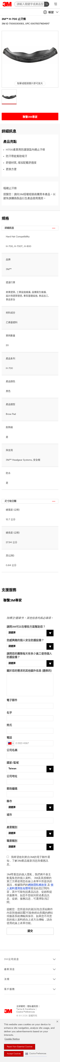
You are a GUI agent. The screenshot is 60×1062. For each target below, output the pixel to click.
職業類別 (12, 841)
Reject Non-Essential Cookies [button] (19, 1047)
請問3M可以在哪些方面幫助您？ (26, 627)
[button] (36, 1053)
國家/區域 (13, 763)
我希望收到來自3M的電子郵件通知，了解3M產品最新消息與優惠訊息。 (28, 861)
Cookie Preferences (25, 1012)
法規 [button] (7, 979)
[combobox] (10, 743)
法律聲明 (20, 1006)
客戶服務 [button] (9, 989)
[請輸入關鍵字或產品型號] (46, 4)
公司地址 (12, 776)
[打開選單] (55, 4)
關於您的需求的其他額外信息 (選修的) (29, 671)
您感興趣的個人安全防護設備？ (25, 640)
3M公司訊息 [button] (11, 959)
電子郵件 (12, 700)
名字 (9, 713)
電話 (9, 737)
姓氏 (9, 725)
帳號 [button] (51, 12)
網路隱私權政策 (37, 885)
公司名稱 (12, 750)
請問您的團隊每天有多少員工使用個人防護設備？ (29, 656)
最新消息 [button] (9, 969)
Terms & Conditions (25, 1009)
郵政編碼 (12, 789)
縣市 (9, 801)
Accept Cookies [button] (14, 1054)
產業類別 (12, 827)
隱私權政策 (32, 1006)
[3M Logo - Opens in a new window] (7, 4)
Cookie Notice (12, 1039)
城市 (9, 815)
